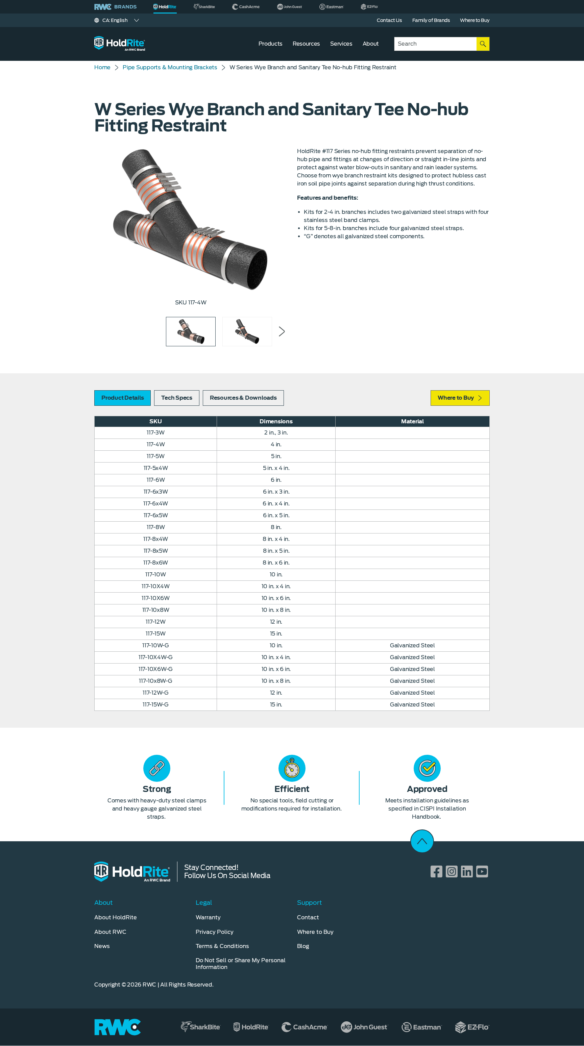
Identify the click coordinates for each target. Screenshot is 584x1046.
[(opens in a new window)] (204, 7)
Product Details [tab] (122, 398)
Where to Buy (456, 398)
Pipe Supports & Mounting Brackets (170, 67)
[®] (165, 7)
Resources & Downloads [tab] (243, 398)
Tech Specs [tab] (176, 398)
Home (102, 67)
